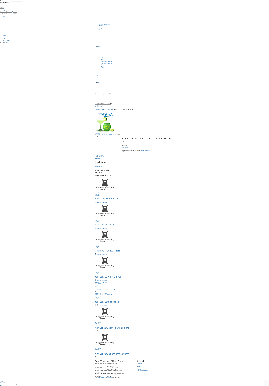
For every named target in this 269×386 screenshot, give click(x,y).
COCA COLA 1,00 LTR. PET (105, 224)
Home (4, 15)
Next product (97, 133)
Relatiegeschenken (103, 32)
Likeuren (101, 29)
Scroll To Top (3, 382)
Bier (100, 20)
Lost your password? (4, 10)
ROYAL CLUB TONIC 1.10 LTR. (106, 198)
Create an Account (11, 11)
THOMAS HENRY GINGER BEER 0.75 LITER (112, 354)
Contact (4, 35)
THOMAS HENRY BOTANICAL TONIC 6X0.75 (112, 328)
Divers (100, 27)
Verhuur (4, 36)
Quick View (97, 195)
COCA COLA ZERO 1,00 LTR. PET (108, 277)
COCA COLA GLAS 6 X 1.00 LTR (107, 302)
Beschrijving (100, 155)
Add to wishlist (125, 147)
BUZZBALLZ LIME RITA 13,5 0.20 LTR (124, 122)
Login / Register (6, 40)
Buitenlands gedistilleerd (104, 24)
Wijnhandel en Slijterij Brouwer (104, 377)
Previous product (98, 111)
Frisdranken (101, 25)
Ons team (140, 365)
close (4, 0)
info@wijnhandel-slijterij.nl (112, 374)
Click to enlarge (98, 140)
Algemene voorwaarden (143, 367)
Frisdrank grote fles (109, 109)
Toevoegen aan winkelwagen (101, 202)
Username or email (4, 2)
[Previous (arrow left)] (0, 381)
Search (14, 13)
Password (2, 5)
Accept (1, 385)
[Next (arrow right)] (2, 381)
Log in (2, 7)
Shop (4, 16)
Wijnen (100, 17)
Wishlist (4, 39)
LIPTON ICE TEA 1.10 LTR (105, 289)
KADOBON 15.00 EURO (111, 134)
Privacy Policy (141, 369)
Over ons (5, 34)
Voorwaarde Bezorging (143, 370)
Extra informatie (100, 156)
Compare (124, 148)
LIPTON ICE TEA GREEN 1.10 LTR (108, 251)
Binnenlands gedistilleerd (104, 22)
